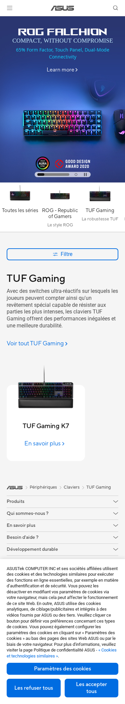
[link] (62, 8)
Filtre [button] (66, 254)
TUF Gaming (98, 487)
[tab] (53, 174)
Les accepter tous (91, 688)
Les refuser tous (33, 688)
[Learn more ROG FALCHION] (62, 180)
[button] (10, 8)
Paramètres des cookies (62, 668)
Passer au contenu (4, 20)
